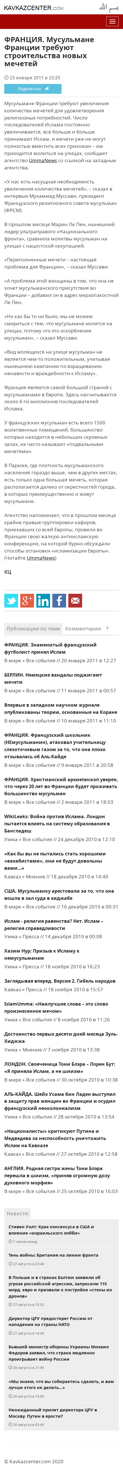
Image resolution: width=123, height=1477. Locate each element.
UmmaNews (43, 160)
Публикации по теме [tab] (33, 628)
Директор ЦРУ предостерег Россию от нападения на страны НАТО (50, 1325)
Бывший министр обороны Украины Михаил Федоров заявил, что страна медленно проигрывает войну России (59, 1357)
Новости (17, 1213)
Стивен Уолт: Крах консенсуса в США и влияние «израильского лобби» (51, 1234)
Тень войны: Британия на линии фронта (53, 1259)
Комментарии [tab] (86, 628)
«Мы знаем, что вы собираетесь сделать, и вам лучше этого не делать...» (61, 1388)
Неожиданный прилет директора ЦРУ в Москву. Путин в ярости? (53, 1417)
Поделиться (31, 88)
